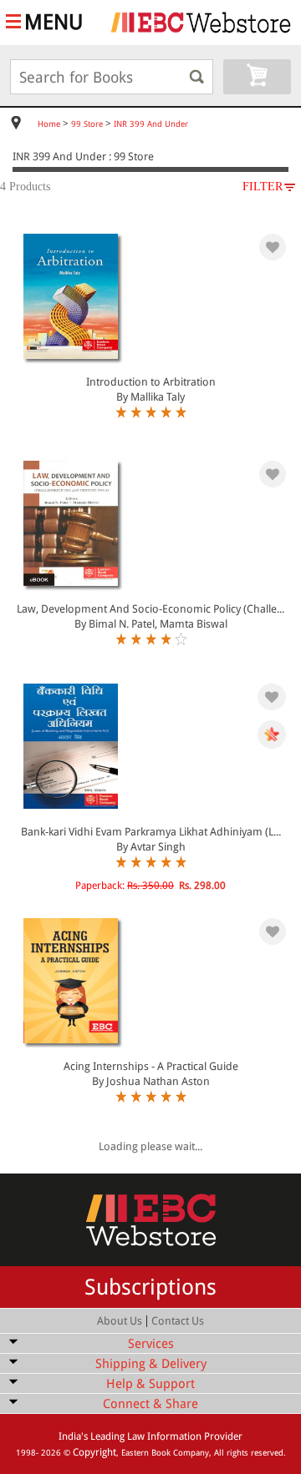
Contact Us (177, 1321)
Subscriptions (150, 1287)
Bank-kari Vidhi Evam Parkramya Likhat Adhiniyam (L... (151, 831)
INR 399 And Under (151, 124)
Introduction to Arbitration (151, 382)
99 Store (87, 124)
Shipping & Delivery (151, 1363)
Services (151, 1343)
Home (49, 124)
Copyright (94, 1452)
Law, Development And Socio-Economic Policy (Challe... (150, 609)
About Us (119, 1321)
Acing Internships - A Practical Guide (151, 1066)
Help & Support (150, 1383)
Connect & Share (150, 1403)
